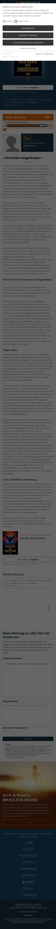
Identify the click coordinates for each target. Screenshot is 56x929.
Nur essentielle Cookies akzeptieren (28, 42)
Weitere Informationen (28, 48)
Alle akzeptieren (28, 28)
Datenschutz (48, 54)
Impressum (39, 54)
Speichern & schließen (28, 35)
